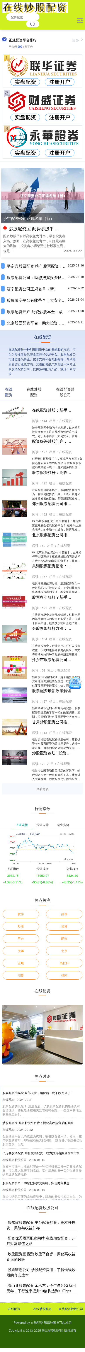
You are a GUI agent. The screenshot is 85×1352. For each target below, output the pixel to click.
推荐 (64, 914)
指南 (64, 975)
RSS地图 (50, 1322)
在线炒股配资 (42, 1308)
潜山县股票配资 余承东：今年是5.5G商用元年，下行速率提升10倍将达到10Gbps (41, 1288)
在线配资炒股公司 (71, 1308)
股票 (21, 951)
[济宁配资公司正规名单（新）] (42, 195)
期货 (21, 975)
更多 (75, 39)
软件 (21, 914)
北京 (64, 951)
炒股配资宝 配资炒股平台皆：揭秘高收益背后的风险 (37, 1123)
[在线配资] (35, 7)
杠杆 (64, 926)
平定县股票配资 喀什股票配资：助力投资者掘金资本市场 (41, 1153)
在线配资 (14, 1308)
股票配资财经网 (52, 1330)
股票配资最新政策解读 (51, 690)
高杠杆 (64, 963)
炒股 (21, 926)
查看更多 (42, 789)
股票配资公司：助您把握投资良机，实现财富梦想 (36, 1183)
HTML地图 (64, 1322)
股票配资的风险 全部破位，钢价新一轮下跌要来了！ (37, 1093)
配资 (64, 938)
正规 (21, 963)
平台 (21, 938)
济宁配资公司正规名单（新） (28, 218)
